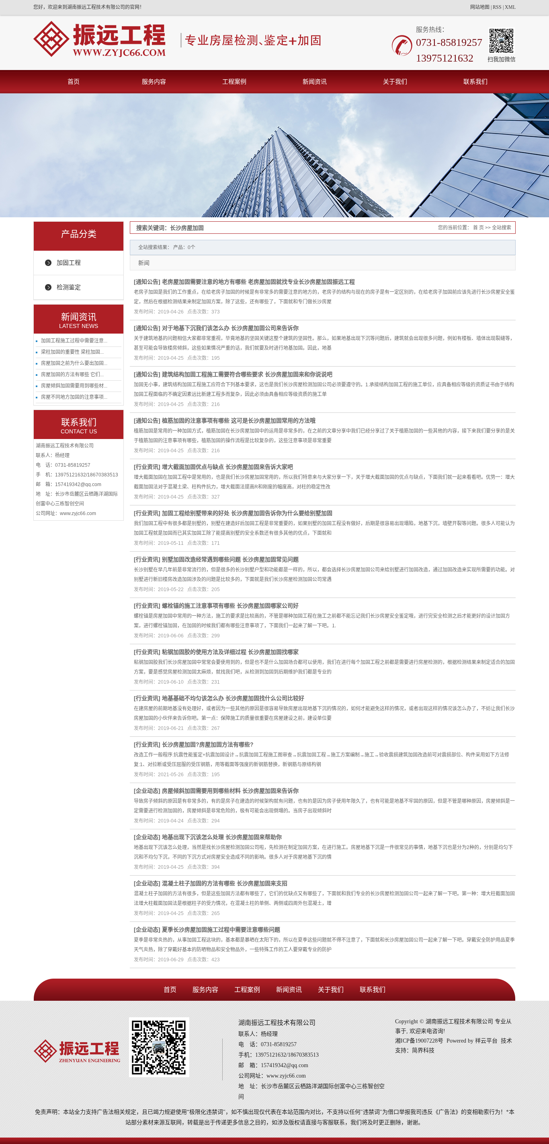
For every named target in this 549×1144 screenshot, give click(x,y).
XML (510, 7)
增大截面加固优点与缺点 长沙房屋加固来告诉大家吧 (227, 467)
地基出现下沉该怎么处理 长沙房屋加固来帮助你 (222, 837)
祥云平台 (486, 1041)
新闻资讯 (315, 81)
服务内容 (154, 81)
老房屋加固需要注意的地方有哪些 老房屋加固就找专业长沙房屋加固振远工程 (258, 281)
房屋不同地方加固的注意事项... (74, 397)
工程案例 (234, 81)
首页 (74, 81)
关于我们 (395, 81)
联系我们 (475, 81)
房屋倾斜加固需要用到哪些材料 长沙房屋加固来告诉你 (230, 790)
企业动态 (147, 790)
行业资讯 (147, 467)
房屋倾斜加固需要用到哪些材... (74, 386)
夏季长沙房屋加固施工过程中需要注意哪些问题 (221, 929)
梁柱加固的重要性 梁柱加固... (72, 352)
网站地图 (480, 7)
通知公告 (147, 281)
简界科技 (423, 1050)
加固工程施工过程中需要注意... (74, 341)
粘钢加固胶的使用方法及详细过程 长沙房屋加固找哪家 (230, 652)
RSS (497, 7)
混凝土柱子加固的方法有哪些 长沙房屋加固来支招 (224, 883)
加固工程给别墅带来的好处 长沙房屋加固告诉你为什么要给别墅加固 (247, 513)
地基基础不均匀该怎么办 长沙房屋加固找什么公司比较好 (233, 698)
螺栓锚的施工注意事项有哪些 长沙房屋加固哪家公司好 (230, 605)
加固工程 (69, 262)
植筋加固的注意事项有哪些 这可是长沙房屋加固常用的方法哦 (238, 420)
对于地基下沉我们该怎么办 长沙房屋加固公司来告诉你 (230, 328)
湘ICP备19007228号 (419, 1041)
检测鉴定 (69, 287)
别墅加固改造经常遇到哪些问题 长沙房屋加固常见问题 (230, 559)
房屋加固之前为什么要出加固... (74, 363)
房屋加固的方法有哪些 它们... (72, 374)
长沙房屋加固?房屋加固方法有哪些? (208, 744)
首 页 (478, 228)
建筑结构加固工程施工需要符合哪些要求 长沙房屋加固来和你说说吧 (247, 374)
